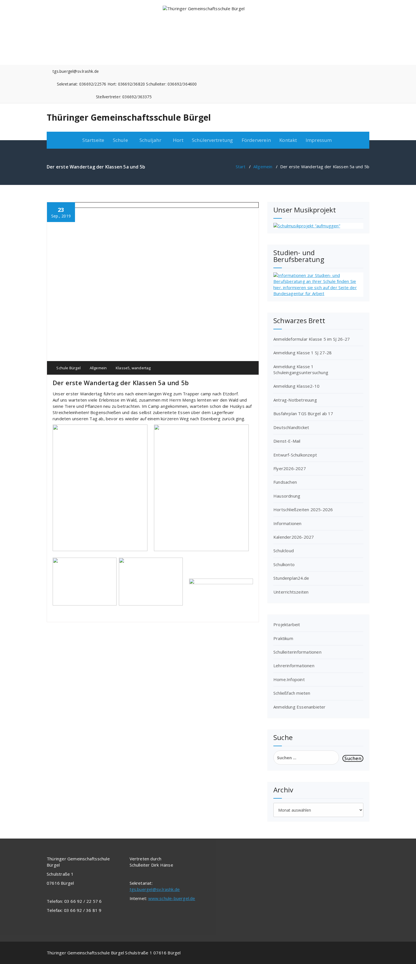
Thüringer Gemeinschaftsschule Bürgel (129, 117)
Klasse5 (123, 367)
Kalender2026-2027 (293, 537)
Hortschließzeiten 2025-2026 (303, 509)
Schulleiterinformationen (297, 652)
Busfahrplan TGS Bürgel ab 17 (303, 413)
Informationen (287, 523)
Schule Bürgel (68, 367)
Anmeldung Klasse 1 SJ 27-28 (302, 352)
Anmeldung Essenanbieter (299, 707)
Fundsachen (285, 482)
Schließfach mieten (291, 693)
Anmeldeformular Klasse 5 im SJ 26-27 (311, 339)
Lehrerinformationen (293, 665)
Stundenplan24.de (291, 578)
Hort (178, 140)
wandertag (141, 367)
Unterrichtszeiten (290, 592)
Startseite (93, 140)
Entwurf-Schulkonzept (295, 455)
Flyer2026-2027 (289, 468)
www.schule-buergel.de (171, 898)
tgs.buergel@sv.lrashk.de (155, 889)
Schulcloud (283, 550)
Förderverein (256, 140)
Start (241, 166)
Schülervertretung (212, 140)
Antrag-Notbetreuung (295, 400)
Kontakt (288, 140)
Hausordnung (286, 496)
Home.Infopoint (289, 679)
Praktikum (283, 638)
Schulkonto (284, 564)
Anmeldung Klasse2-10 (296, 386)
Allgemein (263, 166)
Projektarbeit (286, 624)
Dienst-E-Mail (287, 441)
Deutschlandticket (291, 427)
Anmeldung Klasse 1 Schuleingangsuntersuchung (300, 369)
